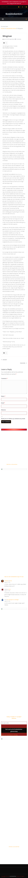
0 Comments (18, 39)
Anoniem (5, 359)
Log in (2, 429)
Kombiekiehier (14, 13)
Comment (4, 378)
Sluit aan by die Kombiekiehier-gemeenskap (14, 730)
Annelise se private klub (14, 846)
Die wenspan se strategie (13, 599)
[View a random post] (26, 19)
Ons (11, 580)
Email (3, 403)
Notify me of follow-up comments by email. (13, 418)
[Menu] (3, 19)
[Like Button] (4, 43)
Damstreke (22, 363)
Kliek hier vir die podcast (12, 464)
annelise (12, 39)
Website (3, 410)
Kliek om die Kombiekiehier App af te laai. (14, 576)
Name (3, 396)
